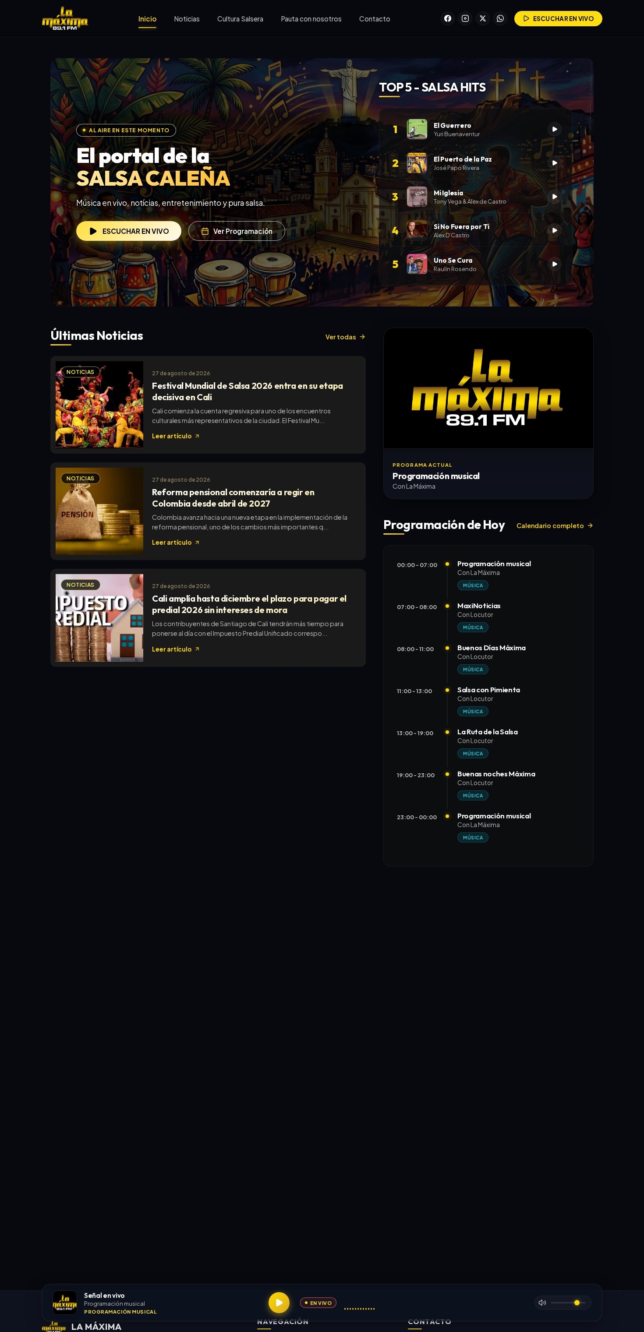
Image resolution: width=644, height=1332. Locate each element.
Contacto (374, 18)
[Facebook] (448, 18)
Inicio (147, 18)
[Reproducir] (279, 1302)
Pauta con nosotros (311, 18)
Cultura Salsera (240, 18)
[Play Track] (555, 129)
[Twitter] (483, 18)
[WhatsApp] (500, 18)
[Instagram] (465, 18)
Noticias (187, 18)
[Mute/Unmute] (542, 1303)
